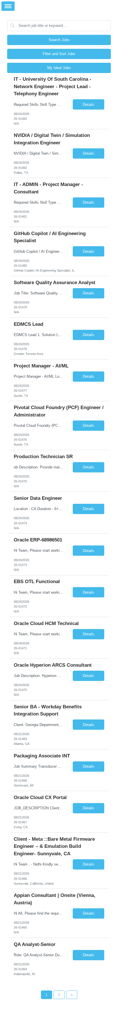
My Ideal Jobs (59, 68)
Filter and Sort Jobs (59, 54)
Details (88, 104)
